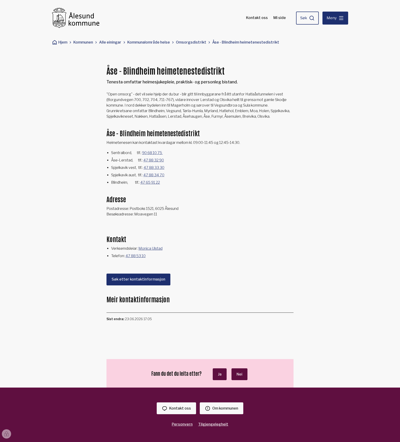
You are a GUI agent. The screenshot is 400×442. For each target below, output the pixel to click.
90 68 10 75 (152, 153)
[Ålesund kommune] (75, 18)
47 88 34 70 (153, 175)
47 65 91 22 (150, 182)
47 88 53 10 (135, 256)
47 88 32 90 (153, 160)
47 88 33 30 (154, 167)
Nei (239, 374)
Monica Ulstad (150, 248)
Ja (220, 374)
